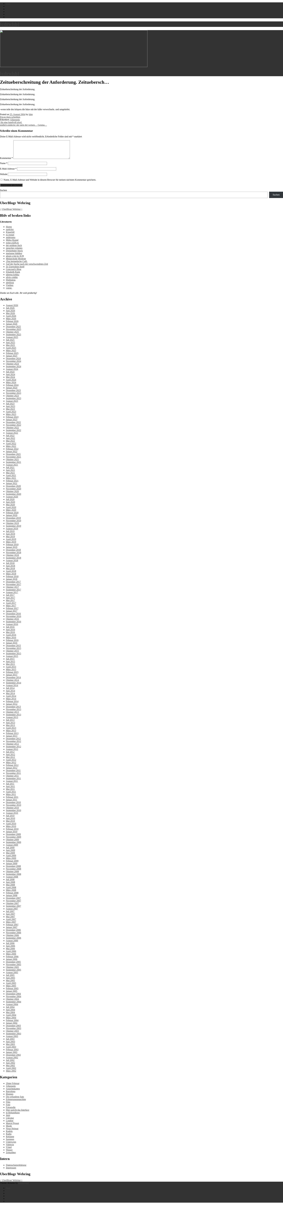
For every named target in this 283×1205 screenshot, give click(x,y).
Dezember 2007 (13, 898)
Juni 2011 (10, 786)
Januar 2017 (11, 611)
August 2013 (12, 717)
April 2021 (11, 475)
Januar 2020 (11, 515)
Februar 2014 (12, 701)
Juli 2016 (10, 627)
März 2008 (11, 890)
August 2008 (12, 877)
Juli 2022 (10, 435)
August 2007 (12, 908)
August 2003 (12, 1036)
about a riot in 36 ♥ (15, 256)
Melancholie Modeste (16, 258)
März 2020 (11, 510)
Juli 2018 (10, 563)
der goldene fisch (14, 245)
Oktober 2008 (12, 871)
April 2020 (11, 507)
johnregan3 (23, 1183)
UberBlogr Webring (11, 209)
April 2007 (11, 919)
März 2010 (11, 826)
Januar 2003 (11, 1052)
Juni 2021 (10, 470)
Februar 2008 (12, 892)
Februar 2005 (12, 988)
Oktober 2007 (12, 903)
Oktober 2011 (12, 776)
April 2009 (11, 855)
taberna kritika (12, 274)
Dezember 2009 (13, 834)
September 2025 (13, 334)
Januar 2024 (11, 387)
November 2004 (13, 996)
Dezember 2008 (13, 866)
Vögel (9, 1147)
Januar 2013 (11, 736)
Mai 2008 (10, 885)
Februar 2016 (12, 640)
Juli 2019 (10, 531)
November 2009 (13, 837)
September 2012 (13, 746)
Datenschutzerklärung (16, 1165)
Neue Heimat (12, 1128)
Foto (8, 1104)
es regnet (10, 234)
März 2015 (11, 669)
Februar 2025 (12, 353)
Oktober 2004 (12, 999)
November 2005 (13, 964)
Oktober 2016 (12, 619)
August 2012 (12, 749)
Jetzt (8, 1115)
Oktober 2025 (12, 332)
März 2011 (11, 794)
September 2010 (13, 810)
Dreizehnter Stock (14, 250)
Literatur (10, 1118)
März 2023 (11, 414)
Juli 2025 (10, 340)
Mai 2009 (10, 853)
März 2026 (11, 318)
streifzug (10, 282)
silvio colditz (12, 277)
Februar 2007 (12, 924)
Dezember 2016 (13, 613)
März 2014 (11, 698)
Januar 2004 (11, 1023)
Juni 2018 (10, 566)
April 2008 (11, 887)
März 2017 (11, 605)
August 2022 (12, 433)
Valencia (10, 1144)
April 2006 (11, 951)
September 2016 (13, 621)
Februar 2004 (12, 1020)
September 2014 (13, 683)
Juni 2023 (10, 406)
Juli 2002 (10, 1060)
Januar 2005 (11, 991)
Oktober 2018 (12, 555)
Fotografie (10, 1107)
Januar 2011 (11, 799)
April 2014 (11, 696)
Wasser (9, 1150)
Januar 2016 (11, 643)
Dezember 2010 (13, 802)
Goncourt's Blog (13, 269)
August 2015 (12, 656)
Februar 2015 (12, 672)
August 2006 (12, 940)
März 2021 (11, 478)
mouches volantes (14, 248)
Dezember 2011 (13, 770)
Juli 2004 (10, 1007)
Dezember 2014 (13, 677)
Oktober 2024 (12, 364)
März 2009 (11, 858)
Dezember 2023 (13, 390)
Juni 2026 (10, 310)
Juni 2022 (10, 438)
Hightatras (10, 280)
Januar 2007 (11, 927)
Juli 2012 (10, 752)
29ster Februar (12, 1083)
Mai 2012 (10, 757)
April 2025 (11, 348)
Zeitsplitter (11, 1152)
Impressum (11, 1167)
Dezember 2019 (13, 518)
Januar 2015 (11, 675)
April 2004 (11, 1015)
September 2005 (13, 970)
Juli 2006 (10, 943)
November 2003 (13, 1028)
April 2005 (11, 983)
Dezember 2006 (13, 930)
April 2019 (11, 539)
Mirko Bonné (12, 240)
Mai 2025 (10, 345)
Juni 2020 (10, 502)
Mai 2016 (10, 632)
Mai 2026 (10, 313)
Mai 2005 (10, 980)
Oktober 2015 (12, 651)
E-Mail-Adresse (8, 168)
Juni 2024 (10, 374)
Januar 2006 (11, 959)
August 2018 (12, 560)
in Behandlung (13, 1112)
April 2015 (11, 667)
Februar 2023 (12, 417)
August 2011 (12, 781)
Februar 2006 (12, 956)
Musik (9, 1126)
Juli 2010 (10, 815)
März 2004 (11, 1017)
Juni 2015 (10, 661)
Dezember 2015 (13, 645)
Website (3, 174)
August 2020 (12, 496)
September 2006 (13, 938)
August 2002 (12, 1057)
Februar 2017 (12, 608)
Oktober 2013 (12, 712)
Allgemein (15, 119)
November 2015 (13, 648)
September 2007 (13, 906)
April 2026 (11, 316)
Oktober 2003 (12, 1031)
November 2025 (13, 329)
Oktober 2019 (12, 523)
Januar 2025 (11, 356)
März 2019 (11, 542)
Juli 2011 (10, 784)
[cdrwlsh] (9, 24)
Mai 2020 (10, 504)
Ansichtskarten (13, 1088)
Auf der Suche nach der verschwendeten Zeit (27, 264)
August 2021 (12, 465)
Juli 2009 (10, 847)
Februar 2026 (12, 321)
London (9, 1120)
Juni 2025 (10, 342)
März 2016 (11, 637)
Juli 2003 (10, 1039)
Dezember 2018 (13, 550)
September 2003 (13, 1033)
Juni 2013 (10, 722)
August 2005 (12, 972)
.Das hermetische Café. (16, 261)
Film (8, 1102)
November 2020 (13, 488)
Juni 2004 (10, 1009)
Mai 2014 (10, 693)
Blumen (9, 1094)
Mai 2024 (10, 377)
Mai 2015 (10, 664)
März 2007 (11, 922)
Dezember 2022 (13, 422)
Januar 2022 (11, 451)
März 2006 (11, 954)
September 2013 (13, 714)
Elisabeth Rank (13, 272)
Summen (10, 1139)
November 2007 (13, 900)
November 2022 (13, 425)
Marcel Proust (12, 1123)
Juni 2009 (10, 850)
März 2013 (11, 730)
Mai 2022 (10, 441)
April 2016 (11, 635)
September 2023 (13, 398)
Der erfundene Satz (15, 1096)
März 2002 (11, 1071)
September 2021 (13, 462)
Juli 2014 (10, 688)
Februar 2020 (12, 512)
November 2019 (13, 520)
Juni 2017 (10, 597)
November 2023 (13, 393)
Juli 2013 (10, 720)
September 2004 (13, 1001)
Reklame (10, 1136)
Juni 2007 (10, 914)
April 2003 (11, 1047)
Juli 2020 (10, 499)
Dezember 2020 (13, 486)
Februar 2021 (12, 480)
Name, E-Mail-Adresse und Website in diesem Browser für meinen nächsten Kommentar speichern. (50, 180)
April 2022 (11, 443)
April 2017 (11, 603)
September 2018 (13, 558)
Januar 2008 (11, 895)
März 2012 (11, 762)
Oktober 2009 (12, 839)
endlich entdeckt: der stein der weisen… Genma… (23, 125)
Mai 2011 (10, 789)
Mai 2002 (10, 1065)
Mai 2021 (10, 473)
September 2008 (13, 874)
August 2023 (12, 401)
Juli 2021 (10, 467)
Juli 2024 (10, 372)
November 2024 (13, 361)
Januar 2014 (11, 704)
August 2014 (12, 685)
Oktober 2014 (12, 680)
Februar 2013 (12, 733)
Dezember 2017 (13, 581)
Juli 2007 (10, 911)
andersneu (10, 237)
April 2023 (11, 411)
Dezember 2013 (13, 706)
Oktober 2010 (12, 807)
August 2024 (12, 369)
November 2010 (13, 805)
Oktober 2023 (12, 395)
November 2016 (13, 616)
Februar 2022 (12, 449)
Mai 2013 (10, 725)
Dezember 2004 (13, 994)
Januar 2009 (11, 863)
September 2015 (13, 653)
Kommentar (6, 158)
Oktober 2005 (12, 967)
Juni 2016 (10, 629)
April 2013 (11, 728)
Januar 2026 (11, 324)
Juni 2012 (10, 754)
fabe (31, 114)
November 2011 (13, 773)
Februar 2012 (12, 765)
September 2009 (13, 842)
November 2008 (13, 869)
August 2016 (12, 624)
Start (8, 1188)
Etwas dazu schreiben (10, 117)
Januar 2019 (11, 547)
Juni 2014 (10, 690)
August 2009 (12, 845)
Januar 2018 (11, 579)
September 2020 (13, 494)
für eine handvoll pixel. (11, 122)
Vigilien (9, 285)
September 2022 (13, 430)
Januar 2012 (11, 768)
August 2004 (12, 1004)
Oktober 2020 (12, 491)
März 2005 (11, 986)
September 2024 (13, 366)
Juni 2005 (10, 978)
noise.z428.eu (12, 242)
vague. (9, 288)
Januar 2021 (11, 483)
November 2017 (13, 584)
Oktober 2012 (12, 744)
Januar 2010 (11, 831)
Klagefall (10, 232)
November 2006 (13, 932)
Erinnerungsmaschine (16, 1099)
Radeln (9, 1131)
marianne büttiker (14, 253)
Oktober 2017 (12, 587)
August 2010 (12, 813)
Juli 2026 (10, 308)
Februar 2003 (12, 1049)
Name (3, 163)
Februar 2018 (12, 576)
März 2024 (11, 382)
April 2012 (11, 760)
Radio (8, 1134)
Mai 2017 (10, 600)
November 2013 (13, 709)
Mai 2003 (10, 1044)
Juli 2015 (10, 659)
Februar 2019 (12, 544)
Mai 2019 (10, 536)
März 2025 (11, 350)
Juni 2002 (10, 1063)
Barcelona (10, 1091)
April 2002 (11, 1068)
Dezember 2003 (13, 1025)
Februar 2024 (12, 385)
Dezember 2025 (13, 326)
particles (10, 229)
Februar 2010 (12, 829)
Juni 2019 (10, 534)
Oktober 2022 (12, 427)
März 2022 (11, 446)
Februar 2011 (12, 797)
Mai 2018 (10, 568)
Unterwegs (11, 1142)
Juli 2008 (10, 879)
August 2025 (12, 337)
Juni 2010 (10, 818)
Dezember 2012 (13, 738)
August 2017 (12, 592)
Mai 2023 (10, 409)
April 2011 (11, 791)
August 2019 (12, 528)
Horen (9, 226)
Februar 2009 (12, 861)
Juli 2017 (10, 595)
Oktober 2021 (12, 459)
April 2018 (11, 571)
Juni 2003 (10, 1041)
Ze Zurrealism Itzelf (15, 266)
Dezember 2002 (13, 1055)
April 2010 (11, 823)
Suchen (3, 190)
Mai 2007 (10, 916)
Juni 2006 (10, 946)
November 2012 (13, 741)
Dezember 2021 (13, 454)
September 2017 (13, 589)
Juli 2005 (10, 975)
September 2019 (13, 526)
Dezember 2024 (13, 358)
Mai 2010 (10, 821)
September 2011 (13, 778)
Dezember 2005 (13, 962)
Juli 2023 (10, 403)
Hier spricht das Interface (17, 1110)
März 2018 (11, 574)
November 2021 (13, 457)
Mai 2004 (10, 1012)
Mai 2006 (10, 948)
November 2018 (13, 552)
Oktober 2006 (12, 935)
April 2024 (11, 379)
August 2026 (12, 305)
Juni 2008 (10, 882)
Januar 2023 (11, 419)
